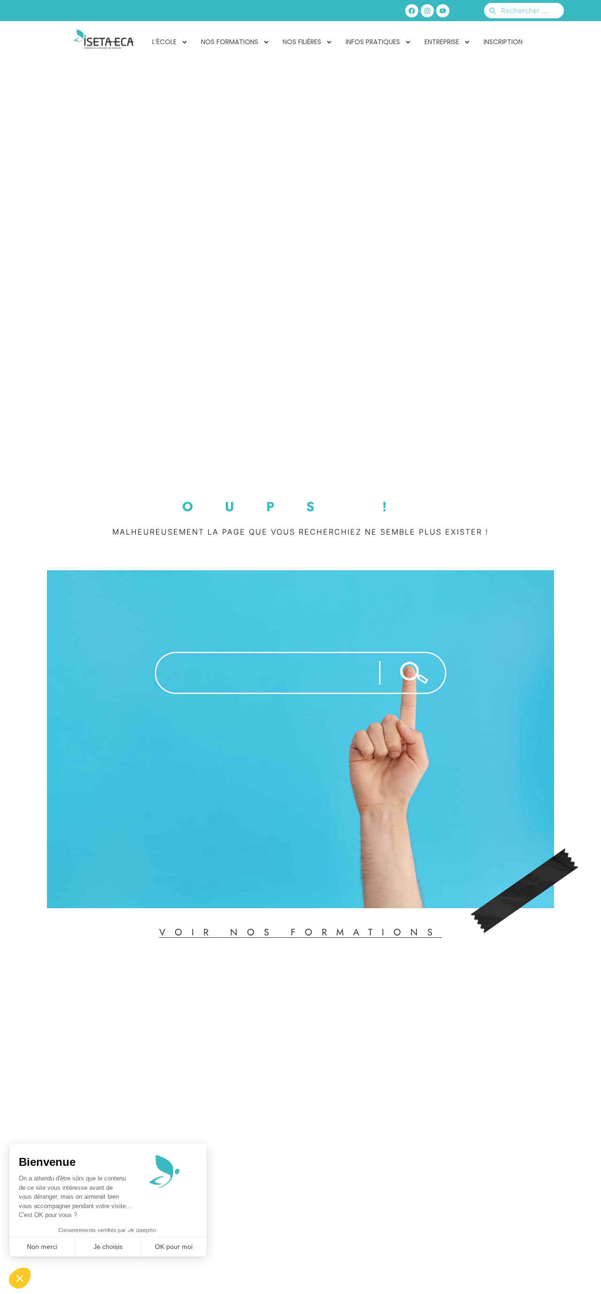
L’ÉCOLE (164, 41)
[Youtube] (442, 10)
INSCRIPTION (503, 41)
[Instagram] (427, 10)
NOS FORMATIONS (229, 41)
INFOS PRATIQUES (373, 41)
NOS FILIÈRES (302, 41)
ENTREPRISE (441, 41)
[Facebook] (411, 10)
